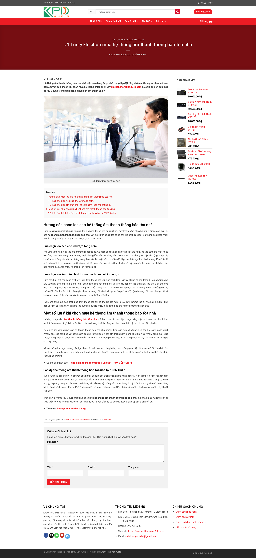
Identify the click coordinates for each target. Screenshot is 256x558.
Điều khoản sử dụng (186, 527)
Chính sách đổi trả (185, 517)
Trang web (133, 467)
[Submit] (177, 11)
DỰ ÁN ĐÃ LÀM (113, 21)
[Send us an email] (51, 535)
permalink (107, 419)
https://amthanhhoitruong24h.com (146, 531)
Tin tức (115, 40)
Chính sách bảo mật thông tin (191, 522)
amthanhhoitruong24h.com (126, 87)
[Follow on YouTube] (62, 535)
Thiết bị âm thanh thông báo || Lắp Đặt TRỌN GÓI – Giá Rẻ (100, 362)
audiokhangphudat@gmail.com (140, 536)
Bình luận (52, 442)
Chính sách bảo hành (186, 511)
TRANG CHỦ (96, 21)
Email (91, 467)
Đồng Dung (141, 55)
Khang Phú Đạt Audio (110, 552)
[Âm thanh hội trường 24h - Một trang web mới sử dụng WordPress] (64, 12)
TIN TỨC (146, 21)
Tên (50, 467)
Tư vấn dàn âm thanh (133, 40)
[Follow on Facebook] (46, 535)
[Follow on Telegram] (67, 536)
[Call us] (56, 535)
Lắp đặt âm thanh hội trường (71, 408)
